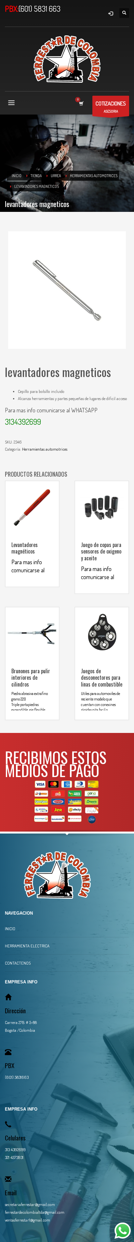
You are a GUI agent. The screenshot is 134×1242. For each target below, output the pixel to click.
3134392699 (23, 422)
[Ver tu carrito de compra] (81, 103)
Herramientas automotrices (44, 449)
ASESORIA (111, 107)
